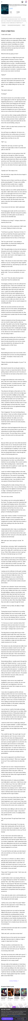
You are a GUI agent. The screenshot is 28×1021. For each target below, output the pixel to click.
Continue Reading (14, 980)
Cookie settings (20, 1018)
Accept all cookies (7, 1018)
